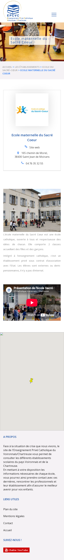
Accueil (7, 66)
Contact (8, 523)
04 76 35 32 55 (34, 163)
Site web (34, 147)
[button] (31, 381)
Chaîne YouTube (18, 550)
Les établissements (27, 66)
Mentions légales (13, 516)
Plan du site (10, 509)
